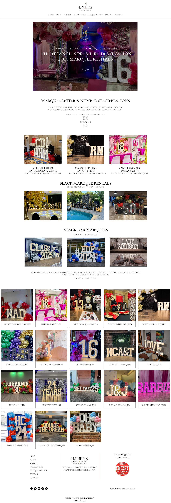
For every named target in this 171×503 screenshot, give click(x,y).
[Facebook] (35, 488)
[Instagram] (31, 488)
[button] (108, 15)
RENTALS (34, 474)
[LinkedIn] (39, 488)
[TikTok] (46, 488)
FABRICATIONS (36, 467)
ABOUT (33, 460)
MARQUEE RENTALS (38, 470)
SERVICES (34, 463)
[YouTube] (42, 488)
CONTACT (34, 478)
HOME (32, 456)
